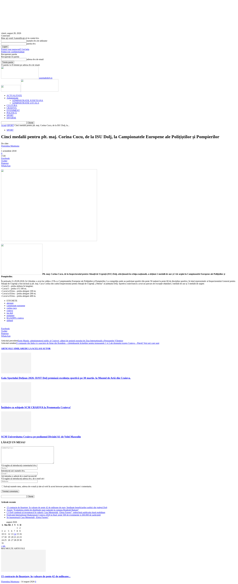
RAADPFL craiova (15, 318)
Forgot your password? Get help (15, 49)
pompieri (10, 315)
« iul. (3, 546)
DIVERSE (11, 118)
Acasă (3, 125)
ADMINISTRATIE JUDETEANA (27, 100)
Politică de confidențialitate (13, 52)
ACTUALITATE (14, 95)
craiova (10, 310)
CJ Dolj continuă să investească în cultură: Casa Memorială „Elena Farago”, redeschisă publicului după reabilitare (56, 512)
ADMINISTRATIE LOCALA (25, 103)
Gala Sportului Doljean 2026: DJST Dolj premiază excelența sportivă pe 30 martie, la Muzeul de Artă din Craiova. (66, 377)
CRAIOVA (12, 108)
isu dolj (10, 313)
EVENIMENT (13, 110)
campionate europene (16, 305)
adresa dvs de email (35, 59)
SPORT (10, 115)
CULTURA (12, 105)
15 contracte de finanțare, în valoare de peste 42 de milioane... (36, 576)
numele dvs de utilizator (37, 41)
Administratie (12, 98)
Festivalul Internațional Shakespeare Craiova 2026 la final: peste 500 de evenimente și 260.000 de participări (54, 515)
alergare (10, 303)
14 (15, 534)
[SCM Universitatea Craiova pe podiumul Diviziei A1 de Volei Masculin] (16, 431)
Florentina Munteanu (10, 146)
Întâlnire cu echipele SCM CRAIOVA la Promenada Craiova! (36, 407)
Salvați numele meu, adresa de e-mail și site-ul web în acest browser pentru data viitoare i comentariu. (48, 486)
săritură (10, 320)
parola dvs (31, 43)
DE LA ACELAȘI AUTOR (38, 348)
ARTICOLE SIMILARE (13, 348)
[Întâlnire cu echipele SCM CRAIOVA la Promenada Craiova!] (16, 402)
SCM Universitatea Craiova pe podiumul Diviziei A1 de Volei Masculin (41, 436)
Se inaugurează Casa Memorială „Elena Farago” (28, 517)
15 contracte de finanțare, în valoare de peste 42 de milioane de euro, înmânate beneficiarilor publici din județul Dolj (57, 507)
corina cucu (12, 308)
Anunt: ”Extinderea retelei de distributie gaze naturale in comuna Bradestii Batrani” (43, 510)
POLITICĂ (12, 113)
